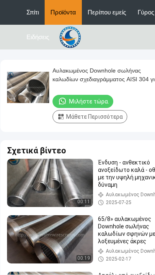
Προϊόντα (63, 12)
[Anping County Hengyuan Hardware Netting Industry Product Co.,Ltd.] (71, 37)
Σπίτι (32, 12)
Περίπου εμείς (107, 12)
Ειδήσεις (37, 36)
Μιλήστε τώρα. (89, 101)
